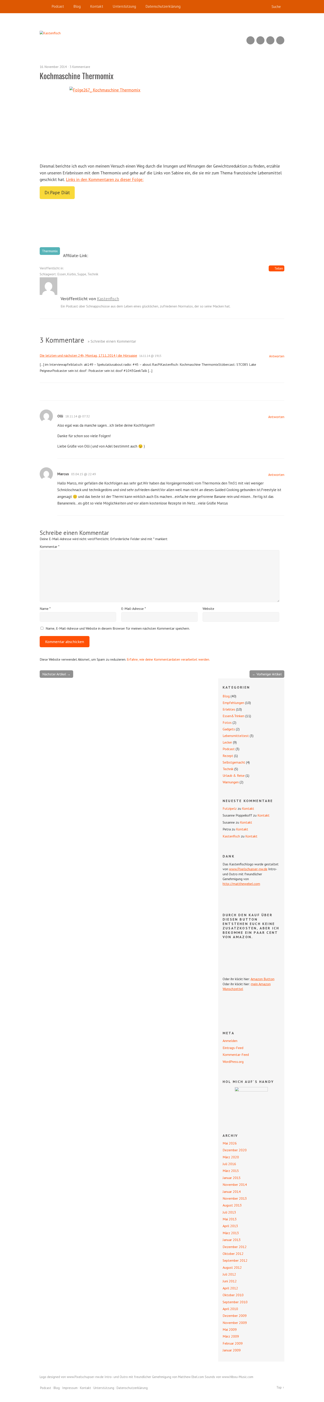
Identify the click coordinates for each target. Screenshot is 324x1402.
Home (44, 6)
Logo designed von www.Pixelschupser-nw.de (72, 1377)
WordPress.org (233, 1061)
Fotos (227, 722)
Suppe (81, 274)
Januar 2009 (232, 1350)
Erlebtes (229, 709)
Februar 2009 (233, 1343)
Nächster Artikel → (56, 674)
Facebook (270, 40)
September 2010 (235, 1302)
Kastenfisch (108, 299)
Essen (62, 274)
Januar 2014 (232, 1191)
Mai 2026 (230, 1143)
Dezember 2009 (235, 1315)
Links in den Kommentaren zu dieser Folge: (104, 179)
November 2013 (235, 1198)
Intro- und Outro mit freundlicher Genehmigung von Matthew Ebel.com (154, 1377)
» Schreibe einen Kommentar (112, 341)
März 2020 (231, 1157)
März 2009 (231, 1336)
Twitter (280, 40)
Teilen (278, 268)
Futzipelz (230, 808)
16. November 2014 (53, 67)
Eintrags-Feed (233, 1048)
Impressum (70, 1388)
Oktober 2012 (233, 1253)
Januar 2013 (232, 1239)
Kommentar (49, 546)
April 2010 (230, 1309)
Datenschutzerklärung (163, 6)
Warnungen (231, 782)
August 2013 (232, 1205)
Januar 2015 (232, 1177)
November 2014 (235, 1184)
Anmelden (230, 1040)
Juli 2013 (229, 1212)
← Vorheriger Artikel (267, 674)
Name (45, 608)
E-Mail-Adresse (133, 608)
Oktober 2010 (233, 1295)
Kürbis (71, 274)
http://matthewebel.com (241, 883)
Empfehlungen (233, 702)
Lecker (227, 742)
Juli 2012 (229, 1274)
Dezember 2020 (235, 1150)
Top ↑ (280, 1387)
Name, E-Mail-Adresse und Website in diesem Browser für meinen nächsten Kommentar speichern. (118, 628)
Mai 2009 (230, 1329)
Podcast (58, 6)
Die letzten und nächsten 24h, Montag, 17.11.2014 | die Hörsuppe (88, 355)
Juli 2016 (229, 1164)
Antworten (276, 356)
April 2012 (230, 1288)
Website (208, 608)
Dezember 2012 (235, 1247)
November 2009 (235, 1322)
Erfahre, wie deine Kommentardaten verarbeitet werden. (168, 659)
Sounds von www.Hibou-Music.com (229, 1377)
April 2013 (230, 1226)
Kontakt (96, 6)
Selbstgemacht (234, 762)
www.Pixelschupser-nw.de (248, 869)
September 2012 (235, 1260)
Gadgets (229, 729)
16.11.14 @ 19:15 (150, 356)
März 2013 (231, 1233)
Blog (77, 6)
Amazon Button (262, 979)
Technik (93, 274)
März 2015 (231, 1170)
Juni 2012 (230, 1281)
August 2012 (232, 1267)
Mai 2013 (230, 1219)
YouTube (260, 40)
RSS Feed (250, 40)
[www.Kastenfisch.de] (251, 1103)
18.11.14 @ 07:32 (77, 416)
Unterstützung (124, 6)
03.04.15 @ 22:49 (83, 474)
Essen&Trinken (233, 716)
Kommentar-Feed (236, 1054)
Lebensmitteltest (236, 735)
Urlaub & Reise (234, 775)
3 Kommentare (80, 67)
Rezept (228, 755)
